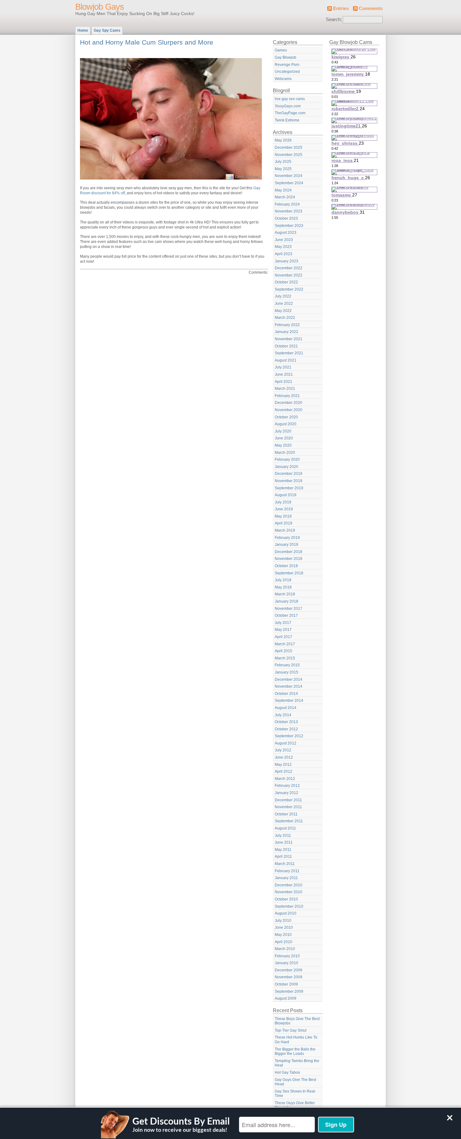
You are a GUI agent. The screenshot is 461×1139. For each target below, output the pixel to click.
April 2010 (283, 942)
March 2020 (285, 452)
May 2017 (283, 629)
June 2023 (284, 240)
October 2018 (286, 566)
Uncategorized (287, 71)
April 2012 (283, 771)
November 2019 (288, 481)
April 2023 (283, 254)
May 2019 (283, 516)
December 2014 (288, 679)
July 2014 (283, 715)
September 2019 (289, 488)
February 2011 (287, 871)
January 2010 (286, 963)
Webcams (283, 79)
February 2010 (287, 956)
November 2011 (288, 807)
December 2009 (288, 970)
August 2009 (285, 998)
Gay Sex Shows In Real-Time (295, 1093)
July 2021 (283, 367)
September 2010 (289, 906)
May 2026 (283, 140)
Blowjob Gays (99, 7)
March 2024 (285, 197)
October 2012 (286, 729)
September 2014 (289, 700)
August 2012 (285, 743)
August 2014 (285, 708)
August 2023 (285, 232)
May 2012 (283, 764)
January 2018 (286, 601)
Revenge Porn (287, 64)
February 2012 (287, 785)
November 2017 (288, 608)
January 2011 (286, 878)
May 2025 (283, 169)
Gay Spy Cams (107, 30)
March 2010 (285, 949)
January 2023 (286, 261)
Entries (341, 8)
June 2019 (284, 509)
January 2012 (286, 793)
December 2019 (288, 473)
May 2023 (283, 246)
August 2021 (285, 360)
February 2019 (287, 537)
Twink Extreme (287, 120)
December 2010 (288, 885)
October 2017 (286, 615)
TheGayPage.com (290, 113)
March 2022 (285, 317)
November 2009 (288, 977)
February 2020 (287, 459)
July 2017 (283, 623)
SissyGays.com (288, 106)
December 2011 (288, 800)
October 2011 (286, 814)
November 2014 (288, 686)
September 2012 (289, 736)
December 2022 (288, 268)
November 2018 (288, 558)
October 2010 (286, 899)
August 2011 (285, 828)
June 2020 (284, 438)
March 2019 (285, 530)
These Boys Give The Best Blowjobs (297, 1021)
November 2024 (288, 176)
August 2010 (285, 913)
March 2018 (285, 594)
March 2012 (285, 778)
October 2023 (286, 218)
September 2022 (289, 289)
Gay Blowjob (285, 57)
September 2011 (289, 821)
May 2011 (283, 849)
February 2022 (287, 325)
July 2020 (283, 431)
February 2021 (287, 396)
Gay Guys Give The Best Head (295, 1082)
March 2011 (285, 864)
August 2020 (285, 424)
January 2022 (286, 332)
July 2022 (283, 296)
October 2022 (286, 282)
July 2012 (283, 750)
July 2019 (283, 502)
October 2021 (286, 346)
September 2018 (289, 573)
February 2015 (287, 665)
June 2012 (284, 757)
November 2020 (288, 410)
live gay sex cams (290, 99)
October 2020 (286, 417)
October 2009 (286, 984)
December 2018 (288, 552)
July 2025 (283, 161)
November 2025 (288, 155)
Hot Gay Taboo (287, 1072)
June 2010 (284, 927)
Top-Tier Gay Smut (290, 1030)
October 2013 (286, 722)
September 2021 (289, 353)
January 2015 (286, 672)
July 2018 (283, 580)
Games (281, 50)
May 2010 (283, 934)
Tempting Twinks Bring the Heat (297, 1063)
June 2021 (284, 374)
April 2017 (283, 637)
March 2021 (285, 388)
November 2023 (288, 211)
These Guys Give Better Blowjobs (295, 1105)
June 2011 (284, 842)
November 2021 (288, 339)
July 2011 (283, 835)
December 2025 (288, 147)
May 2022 (283, 311)
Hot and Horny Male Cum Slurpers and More (146, 42)
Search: (334, 19)
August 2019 (285, 495)
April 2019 (283, 523)
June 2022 (284, 303)
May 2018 (283, 587)
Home (82, 30)
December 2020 (288, 402)
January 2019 (286, 544)
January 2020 (286, 467)
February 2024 (287, 204)
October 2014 (286, 693)
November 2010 (288, 892)
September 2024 (289, 183)
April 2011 (283, 856)
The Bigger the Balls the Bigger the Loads (295, 1051)
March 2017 (285, 644)
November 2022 (288, 275)
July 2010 (283, 920)
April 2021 (283, 381)
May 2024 (283, 190)
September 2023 (289, 225)
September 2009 (289, 991)
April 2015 (283, 651)
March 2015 (285, 658)
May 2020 (283, 445)
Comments (371, 8)
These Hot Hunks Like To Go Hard (296, 1039)
